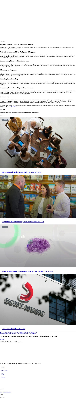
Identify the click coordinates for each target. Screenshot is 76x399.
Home (2, 367)
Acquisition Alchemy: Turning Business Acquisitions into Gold (23, 222)
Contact (3, 377)
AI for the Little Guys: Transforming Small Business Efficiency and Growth (27, 271)
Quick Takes (4, 370)
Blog (2, 374)
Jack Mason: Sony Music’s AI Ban (13, 329)
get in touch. (14, 106)
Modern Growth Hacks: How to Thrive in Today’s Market (21, 172)
